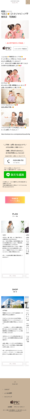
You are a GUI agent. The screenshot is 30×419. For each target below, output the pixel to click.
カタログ (6, 389)
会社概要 (10, 406)
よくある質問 (8, 393)
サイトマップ (8, 396)
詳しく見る (13, 275)
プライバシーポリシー (19, 406)
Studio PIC (15, 2)
